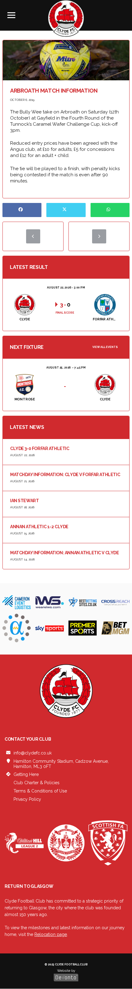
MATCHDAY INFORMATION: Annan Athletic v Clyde (64, 552)
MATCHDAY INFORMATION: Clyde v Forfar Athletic (65, 474)
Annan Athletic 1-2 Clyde (39, 526)
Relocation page (50, 934)
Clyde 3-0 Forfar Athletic (39, 448)
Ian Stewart (24, 500)
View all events (105, 347)
